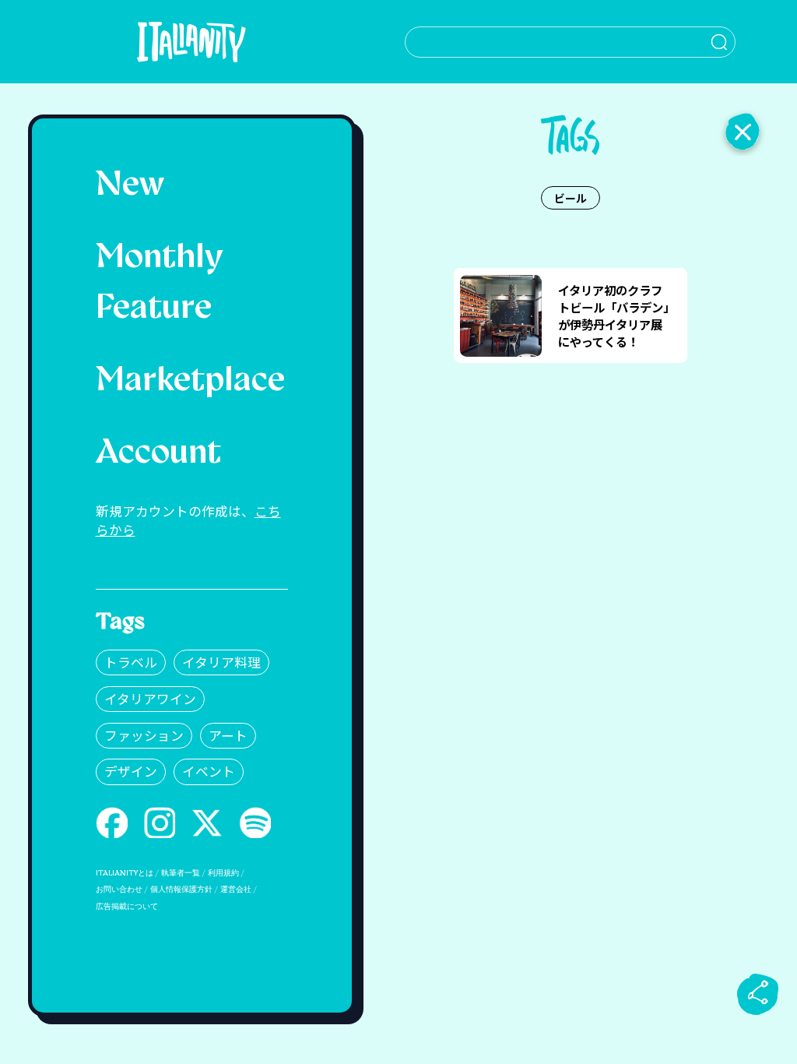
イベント (208, 771)
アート (228, 735)
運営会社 (235, 890)
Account (158, 454)
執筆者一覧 (180, 873)
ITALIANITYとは (124, 873)
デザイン (130, 771)
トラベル (130, 662)
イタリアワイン (150, 698)
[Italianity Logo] (191, 41)
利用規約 (223, 873)
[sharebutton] (758, 994)
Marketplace (190, 382)
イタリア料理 (221, 662)
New (130, 186)
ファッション (144, 735)
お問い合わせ (119, 890)
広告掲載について (127, 907)
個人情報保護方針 (181, 890)
